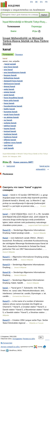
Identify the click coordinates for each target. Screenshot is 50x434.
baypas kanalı (10, 75)
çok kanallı (9, 148)
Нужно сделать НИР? (23, 162)
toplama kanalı (10, 134)
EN (31, 2)
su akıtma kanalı (11, 117)
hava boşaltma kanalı (13, 98)
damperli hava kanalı (13, 81)
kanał (5, 214)
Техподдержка (17, 338)
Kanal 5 (6, 301)
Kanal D (6, 264)
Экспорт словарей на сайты (10, 346)
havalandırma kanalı (13, 106)
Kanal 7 (6, 280)
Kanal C (6, 257)
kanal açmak (10, 64)
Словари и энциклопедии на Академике (23, 10)
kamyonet (11, 166)
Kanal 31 (7, 272)
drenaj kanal (9, 86)
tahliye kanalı (10, 126)
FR (46, 2)
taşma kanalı (9, 128)
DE (36, 2)
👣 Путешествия (6, 343)
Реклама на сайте (29, 338)
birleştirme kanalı (11, 78)
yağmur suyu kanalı (13, 142)
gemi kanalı (9, 95)
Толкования (13, 26)
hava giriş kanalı (11, 100)
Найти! (44, 15)
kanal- (5, 288)
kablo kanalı (9, 109)
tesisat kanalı (10, 131)
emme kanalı (9, 92)
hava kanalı (9, 103)
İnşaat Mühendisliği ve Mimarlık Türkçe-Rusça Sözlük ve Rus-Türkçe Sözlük (25, 22)
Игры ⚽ (36, 31)
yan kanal (8, 145)
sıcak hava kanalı (12, 114)
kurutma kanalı (10, 112)
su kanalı (8, 120)
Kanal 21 (7, 230)
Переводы (36, 26)
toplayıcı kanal (10, 137)
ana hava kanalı (11, 67)
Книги (13, 31)
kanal (5, 195)
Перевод (19, 54)
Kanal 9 (6, 320)
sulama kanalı (10, 123)
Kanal (5, 238)
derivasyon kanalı (12, 84)
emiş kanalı (9, 89)
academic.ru (10, 4)
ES (41, 2)
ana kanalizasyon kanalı (15, 72)
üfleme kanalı (10, 140)
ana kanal (8, 70)
